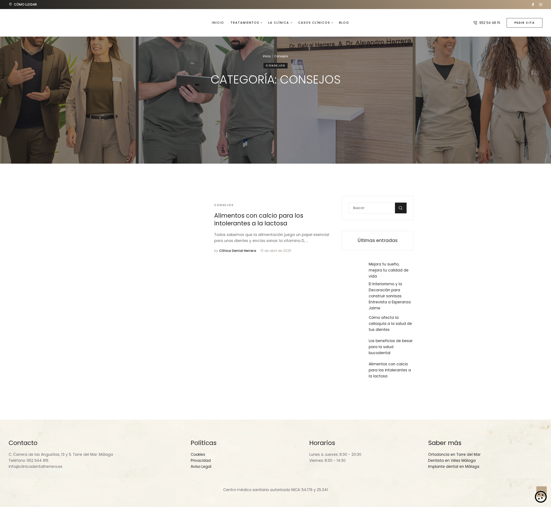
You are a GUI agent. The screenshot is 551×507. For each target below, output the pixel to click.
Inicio (267, 56)
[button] (533, 4)
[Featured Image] (170, 228)
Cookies (540, 496)
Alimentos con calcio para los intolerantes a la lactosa (258, 219)
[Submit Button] (401, 208)
